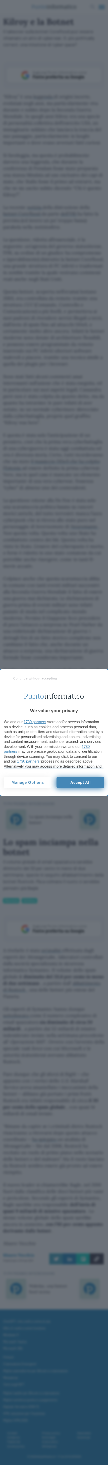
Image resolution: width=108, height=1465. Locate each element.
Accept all (80, 782)
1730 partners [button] (35, 722)
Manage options (28, 782)
